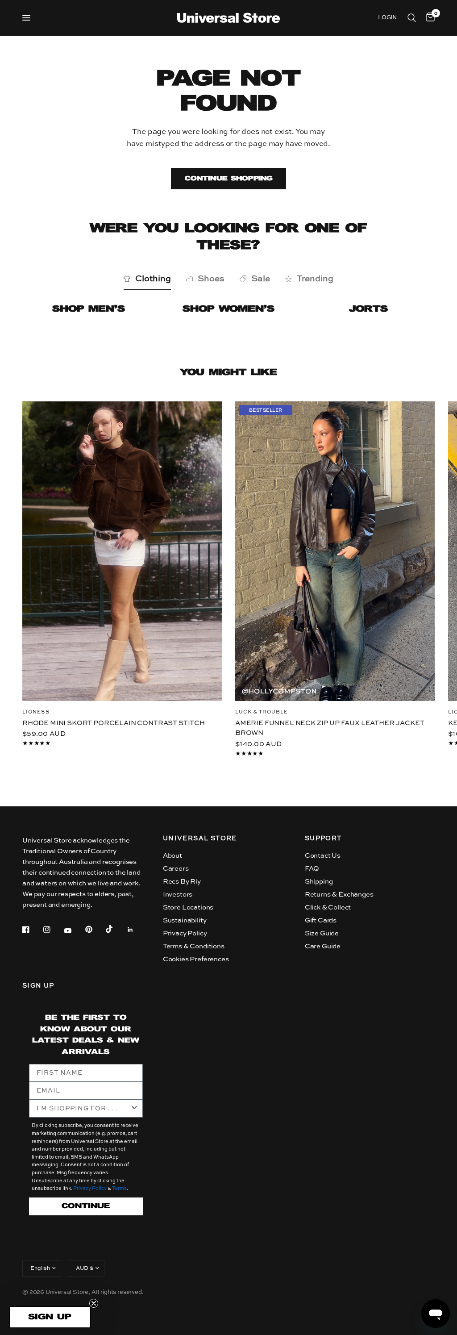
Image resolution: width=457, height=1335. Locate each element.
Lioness (36, 711)
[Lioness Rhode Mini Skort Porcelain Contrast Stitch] (122, 551)
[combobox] (83, 1108)
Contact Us (323, 855)
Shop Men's (88, 309)
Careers (176, 868)
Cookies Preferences (196, 959)
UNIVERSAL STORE (200, 838)
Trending (315, 279)
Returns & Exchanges (339, 894)
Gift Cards (321, 920)
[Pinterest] (95, 929)
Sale (260, 279)
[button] (50, 1317)
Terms (119, 1188)
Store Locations (188, 907)
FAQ (312, 868)
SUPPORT (323, 838)
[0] (429, 18)
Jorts (368, 309)
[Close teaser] (93, 1303)
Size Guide (322, 933)
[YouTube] (74, 930)
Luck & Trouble (261, 711)
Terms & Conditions (193, 946)
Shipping (319, 881)
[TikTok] (115, 929)
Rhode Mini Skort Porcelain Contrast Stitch (113, 722)
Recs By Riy (182, 881)
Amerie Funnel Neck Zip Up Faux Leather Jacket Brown (329, 727)
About (172, 855)
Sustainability (185, 920)
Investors (177, 894)
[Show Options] (134, 1108)
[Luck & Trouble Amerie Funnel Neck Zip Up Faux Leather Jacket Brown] (335, 551)
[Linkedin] (136, 929)
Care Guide (323, 946)
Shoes (211, 279)
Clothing (153, 279)
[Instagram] (53, 929)
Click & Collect (328, 907)
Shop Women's (228, 309)
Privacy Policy (185, 933)
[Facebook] (32, 929)
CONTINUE (86, 1206)
